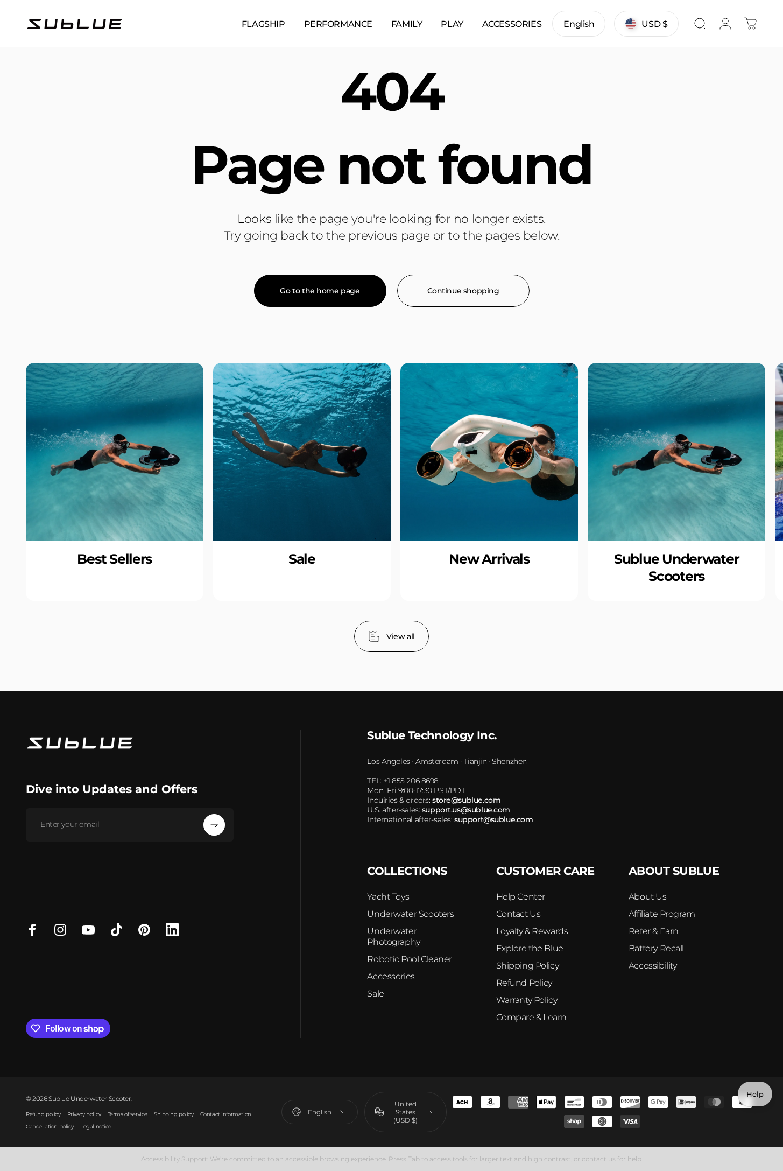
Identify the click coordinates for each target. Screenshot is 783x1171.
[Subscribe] (214, 825)
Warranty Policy (527, 1000)
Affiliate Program (662, 914)
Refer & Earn (654, 931)
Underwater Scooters (410, 914)
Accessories (390, 976)
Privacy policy (84, 1114)
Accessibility (653, 965)
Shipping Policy (527, 965)
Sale (375, 993)
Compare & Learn (531, 1017)
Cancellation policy (50, 1127)
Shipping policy (174, 1114)
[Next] (725, 508)
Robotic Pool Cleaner (409, 959)
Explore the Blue (529, 948)
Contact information (225, 1114)
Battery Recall (656, 948)
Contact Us (518, 914)
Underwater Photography (393, 936)
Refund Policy (524, 983)
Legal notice (95, 1127)
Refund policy (43, 1114)
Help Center (520, 897)
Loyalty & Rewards (532, 931)
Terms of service (127, 1114)
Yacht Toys (388, 897)
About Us (648, 897)
